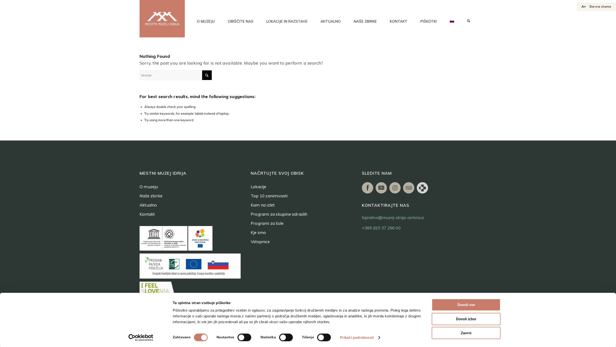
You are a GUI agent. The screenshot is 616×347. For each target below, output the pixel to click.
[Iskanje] (468, 21)
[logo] (162, 18)
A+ (584, 6)
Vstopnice (260, 241)
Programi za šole (267, 223)
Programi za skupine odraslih (279, 214)
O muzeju (149, 186)
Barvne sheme (600, 6)
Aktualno (148, 204)
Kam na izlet (263, 204)
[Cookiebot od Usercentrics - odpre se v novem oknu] (141, 337)
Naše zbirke (151, 195)
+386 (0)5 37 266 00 (381, 227)
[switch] (244, 337)
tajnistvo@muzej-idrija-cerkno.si (393, 217)
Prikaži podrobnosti (357, 337)
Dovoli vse (466, 305)
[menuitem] (205, 21)
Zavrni (466, 333)
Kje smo (258, 232)
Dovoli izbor (466, 319)
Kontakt (147, 214)
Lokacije (258, 186)
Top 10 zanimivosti (269, 195)
